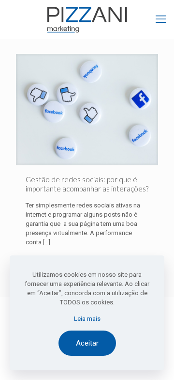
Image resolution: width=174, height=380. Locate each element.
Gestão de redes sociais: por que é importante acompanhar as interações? (87, 184)
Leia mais (87, 318)
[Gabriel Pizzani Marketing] (87, 19)
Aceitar (87, 343)
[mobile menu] (161, 19)
